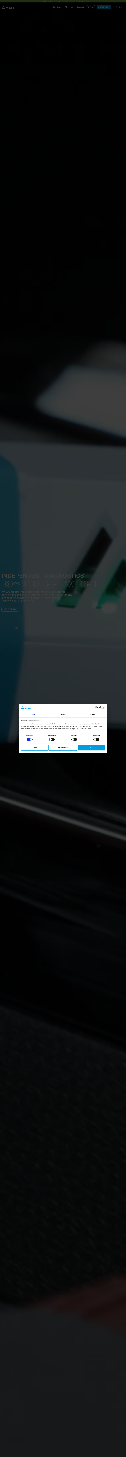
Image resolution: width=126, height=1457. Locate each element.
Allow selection (63, 748)
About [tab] (92, 714)
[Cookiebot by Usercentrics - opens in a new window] (96, 707)
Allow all (91, 748)
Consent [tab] (33, 714)
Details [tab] (63, 714)
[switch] (52, 739)
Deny (35, 748)
